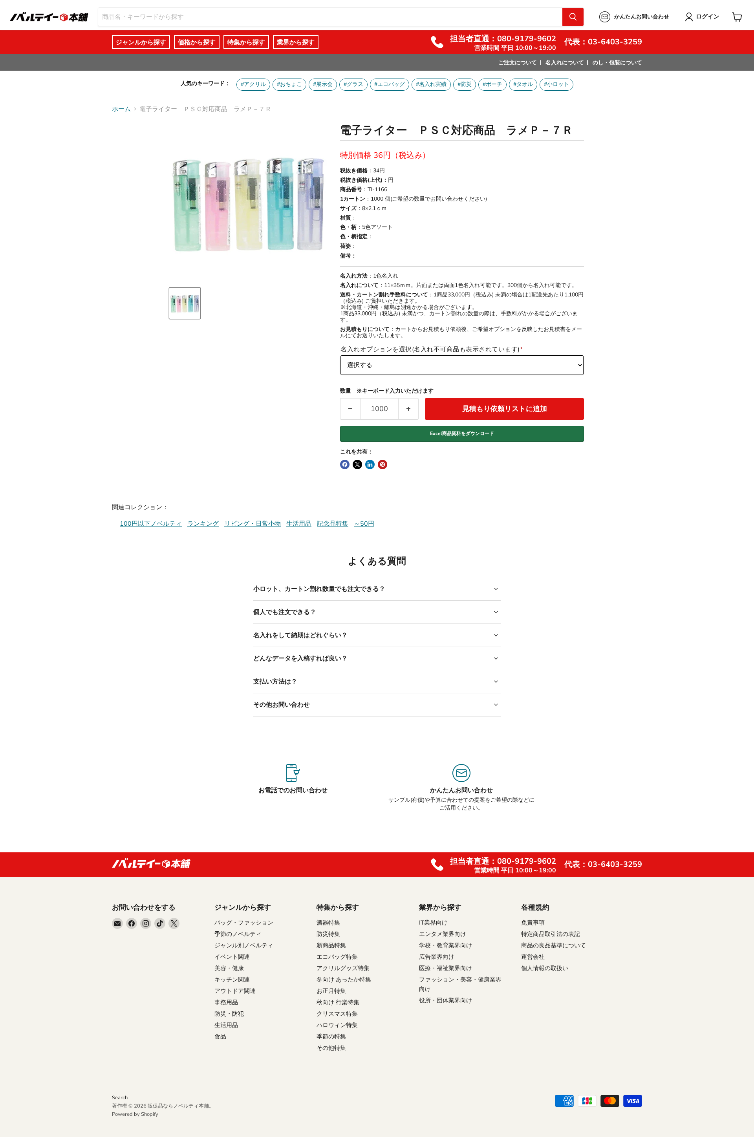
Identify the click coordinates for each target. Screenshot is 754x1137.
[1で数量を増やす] (409, 409)
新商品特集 (331, 945)
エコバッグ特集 (337, 957)
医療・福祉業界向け (445, 968)
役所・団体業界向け (445, 1000)
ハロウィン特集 (337, 1025)
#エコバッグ (389, 84)
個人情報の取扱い (544, 968)
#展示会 (323, 84)
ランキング (203, 523)
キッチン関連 (232, 979)
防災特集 (328, 934)
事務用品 (226, 1002)
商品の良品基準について (553, 945)
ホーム (121, 109)
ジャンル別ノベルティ (243, 945)
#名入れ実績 (431, 84)
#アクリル (253, 84)
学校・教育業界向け (445, 945)
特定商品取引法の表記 (550, 934)
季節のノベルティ (238, 934)
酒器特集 (328, 923)
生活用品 (298, 523)
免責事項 (533, 923)
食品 (220, 1036)
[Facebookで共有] (345, 464)
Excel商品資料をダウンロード (462, 433)
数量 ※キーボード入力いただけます (387, 391)
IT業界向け (433, 923)
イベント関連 (232, 957)
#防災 (465, 84)
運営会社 (533, 957)
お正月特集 (331, 991)
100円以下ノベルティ (151, 523)
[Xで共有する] (357, 464)
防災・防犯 (229, 1014)
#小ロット (556, 84)
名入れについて (564, 62)
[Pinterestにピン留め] (382, 464)
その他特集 (331, 1048)
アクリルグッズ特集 (343, 968)
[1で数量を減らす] (350, 409)
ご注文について (517, 62)
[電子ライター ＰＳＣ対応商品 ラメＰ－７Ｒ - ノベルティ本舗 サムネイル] (184, 303)
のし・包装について (617, 62)
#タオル (523, 84)
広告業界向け (436, 957)
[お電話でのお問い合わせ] (293, 788)
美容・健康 (229, 968)
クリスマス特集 (337, 1014)
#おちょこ (289, 84)
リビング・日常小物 (252, 523)
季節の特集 (331, 1036)
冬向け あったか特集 (344, 979)
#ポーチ (492, 84)
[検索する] (573, 17)
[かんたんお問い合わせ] (461, 788)
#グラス (353, 84)
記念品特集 (332, 523)
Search (120, 1097)
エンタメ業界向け (442, 934)
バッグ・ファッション (243, 923)
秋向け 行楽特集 (338, 1002)
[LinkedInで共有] (370, 464)
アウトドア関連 (235, 991)
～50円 (364, 523)
